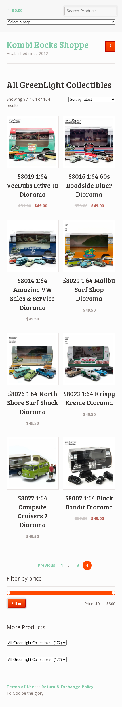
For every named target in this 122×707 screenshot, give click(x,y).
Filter (16, 603)
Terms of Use (20, 686)
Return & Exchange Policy (67, 686)
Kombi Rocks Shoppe (48, 44)
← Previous (44, 565)
